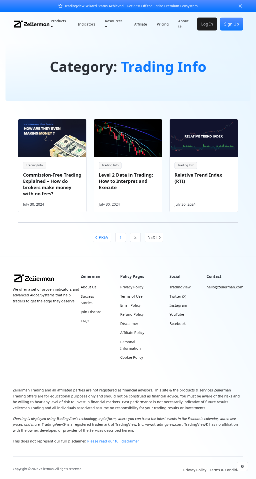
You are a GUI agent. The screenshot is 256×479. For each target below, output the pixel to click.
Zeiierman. (47, 469)
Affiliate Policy (132, 332)
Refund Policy (132, 314)
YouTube (177, 314)
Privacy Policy (131, 287)
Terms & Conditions (226, 469)
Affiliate (140, 24)
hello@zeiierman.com (224, 287)
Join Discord (91, 311)
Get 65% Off (136, 6)
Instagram (178, 305)
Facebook (178, 323)
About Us (183, 24)
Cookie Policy (131, 357)
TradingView (180, 287)
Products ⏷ (58, 24)
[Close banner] (240, 6)
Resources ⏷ (113, 24)
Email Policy (130, 305)
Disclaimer (129, 323)
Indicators (86, 24)
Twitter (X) (178, 296)
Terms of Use (131, 296)
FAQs (85, 320)
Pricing (163, 24)
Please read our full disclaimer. (113, 441)
